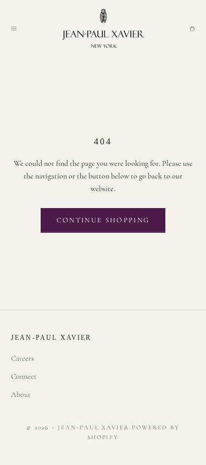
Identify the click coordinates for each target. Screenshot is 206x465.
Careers (22, 358)
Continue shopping (103, 220)
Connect (24, 376)
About (21, 394)
